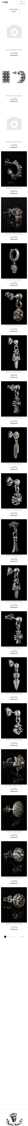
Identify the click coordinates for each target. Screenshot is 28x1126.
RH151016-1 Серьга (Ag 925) (14, 509)
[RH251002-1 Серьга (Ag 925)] (14, 215)
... (17, 936)
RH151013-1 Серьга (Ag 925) (14, 647)
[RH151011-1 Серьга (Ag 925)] (14, 721)
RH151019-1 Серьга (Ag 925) (14, 417)
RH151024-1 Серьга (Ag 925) (14, 95)
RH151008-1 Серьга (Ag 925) (14, 785)
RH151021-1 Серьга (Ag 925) (14, 325)
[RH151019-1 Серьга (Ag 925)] (14, 399)
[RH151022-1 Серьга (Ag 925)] (14, 261)
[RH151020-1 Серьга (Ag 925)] (14, 353)
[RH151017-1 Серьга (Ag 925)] (14, 445)
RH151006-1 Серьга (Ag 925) (14, 877)
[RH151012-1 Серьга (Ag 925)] (14, 675)
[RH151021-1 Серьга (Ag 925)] (14, 307)
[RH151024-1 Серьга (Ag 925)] (14, 77)
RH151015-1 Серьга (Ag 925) (14, 555)
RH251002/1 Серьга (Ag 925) (14, 141)
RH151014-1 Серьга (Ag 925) (14, 601)
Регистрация (22, 3)
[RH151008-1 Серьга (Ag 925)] (14, 767)
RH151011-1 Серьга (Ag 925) (14, 739)
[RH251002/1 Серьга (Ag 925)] (14, 123)
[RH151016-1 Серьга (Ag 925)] (14, 491)
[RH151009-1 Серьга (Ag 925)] (14, 169)
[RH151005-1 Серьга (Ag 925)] (14, 905)
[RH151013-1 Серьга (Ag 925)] (14, 629)
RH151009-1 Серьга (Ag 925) (14, 187)
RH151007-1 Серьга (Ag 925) (14, 831)
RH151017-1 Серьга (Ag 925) (14, 463)
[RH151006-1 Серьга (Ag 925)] (14, 859)
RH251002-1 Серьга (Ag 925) (14, 233)
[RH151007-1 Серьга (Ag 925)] (14, 813)
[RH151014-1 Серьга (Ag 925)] (14, 583)
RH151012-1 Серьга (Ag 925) (14, 693)
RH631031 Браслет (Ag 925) (14, 50)
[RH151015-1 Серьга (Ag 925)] (14, 537)
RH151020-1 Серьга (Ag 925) (14, 371)
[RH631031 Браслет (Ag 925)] (14, 31)
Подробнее (14, 55)
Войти (21, 1)
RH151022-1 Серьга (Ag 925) (14, 279)
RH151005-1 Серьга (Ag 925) (14, 923)
